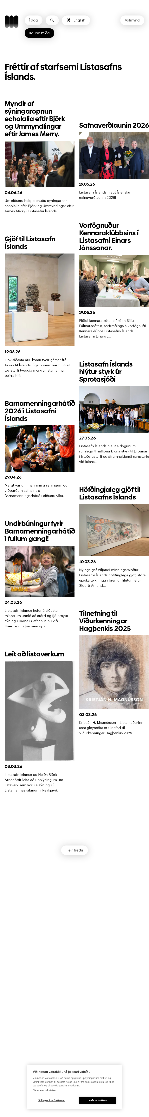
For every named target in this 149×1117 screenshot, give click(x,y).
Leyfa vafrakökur (97, 1100)
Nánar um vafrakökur (44, 1090)
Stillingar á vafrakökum (51, 1100)
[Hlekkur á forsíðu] (11, 22)
